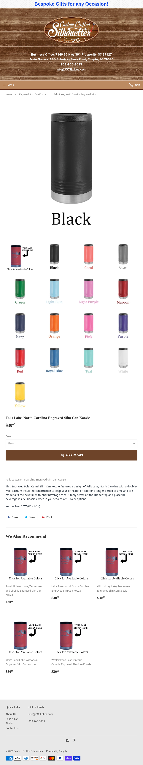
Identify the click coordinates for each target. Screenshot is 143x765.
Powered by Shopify (56, 751)
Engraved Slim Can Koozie (32, 94)
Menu (10, 84)
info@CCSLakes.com (71, 69)
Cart (137, 84)
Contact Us (12, 728)
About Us (11, 714)
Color (9, 436)
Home (9, 94)
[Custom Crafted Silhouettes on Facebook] (67, 741)
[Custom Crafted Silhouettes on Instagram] (74, 741)
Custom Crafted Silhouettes (28, 751)
